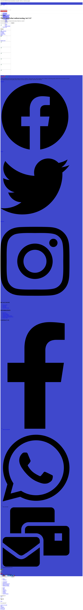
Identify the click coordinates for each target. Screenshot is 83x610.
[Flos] (6, 63)
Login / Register (5, 593)
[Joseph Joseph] (6, 52)
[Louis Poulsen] (6, 41)
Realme (6, 21)
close (1, 596)
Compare (4, 592)
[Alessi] (6, 74)
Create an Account (3, 604)
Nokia (6, 19)
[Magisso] (6, 35)
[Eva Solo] (6, 69)
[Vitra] (6, 29)
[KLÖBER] (6, 46)
